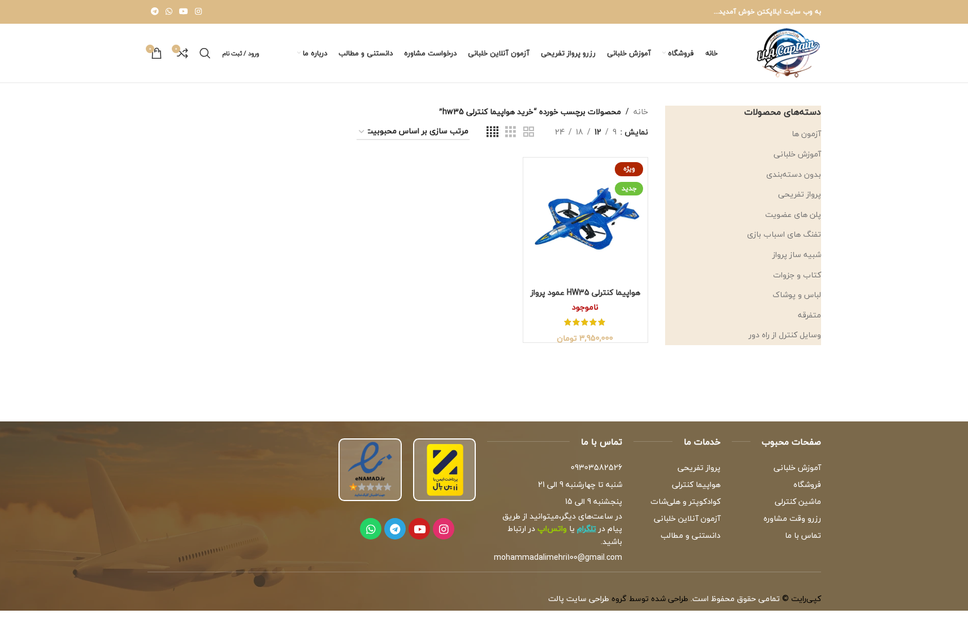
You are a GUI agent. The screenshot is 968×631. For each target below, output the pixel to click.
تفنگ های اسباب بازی (784, 234)
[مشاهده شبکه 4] (492, 132)
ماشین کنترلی (798, 501)
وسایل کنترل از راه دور (785, 335)
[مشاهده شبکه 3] (510, 132)
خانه (640, 112)
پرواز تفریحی (799, 194)
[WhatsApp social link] (169, 12)
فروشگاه (807, 484)
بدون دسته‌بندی (793, 174)
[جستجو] (205, 53)
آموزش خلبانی (797, 154)
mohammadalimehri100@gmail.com (558, 557)
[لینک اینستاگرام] (198, 12)
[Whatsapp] (370, 528)
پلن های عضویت (793, 214)
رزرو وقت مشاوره (792, 518)
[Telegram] (395, 528)
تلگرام (586, 528)
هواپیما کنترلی (696, 484)
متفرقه (809, 315)
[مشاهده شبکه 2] (528, 132)
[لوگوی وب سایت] (788, 52)
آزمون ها (806, 134)
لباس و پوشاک (796, 295)
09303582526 (596, 467)
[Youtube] (419, 528)
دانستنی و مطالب (690, 535)
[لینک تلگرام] (154, 12)
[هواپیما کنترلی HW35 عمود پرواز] (585, 219)
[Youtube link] (184, 12)
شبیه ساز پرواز (796, 254)
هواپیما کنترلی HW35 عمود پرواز (585, 292)
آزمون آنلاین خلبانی (687, 518)
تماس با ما (803, 535)
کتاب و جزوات (797, 275)
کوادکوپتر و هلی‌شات (685, 501)
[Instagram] (443, 528)
